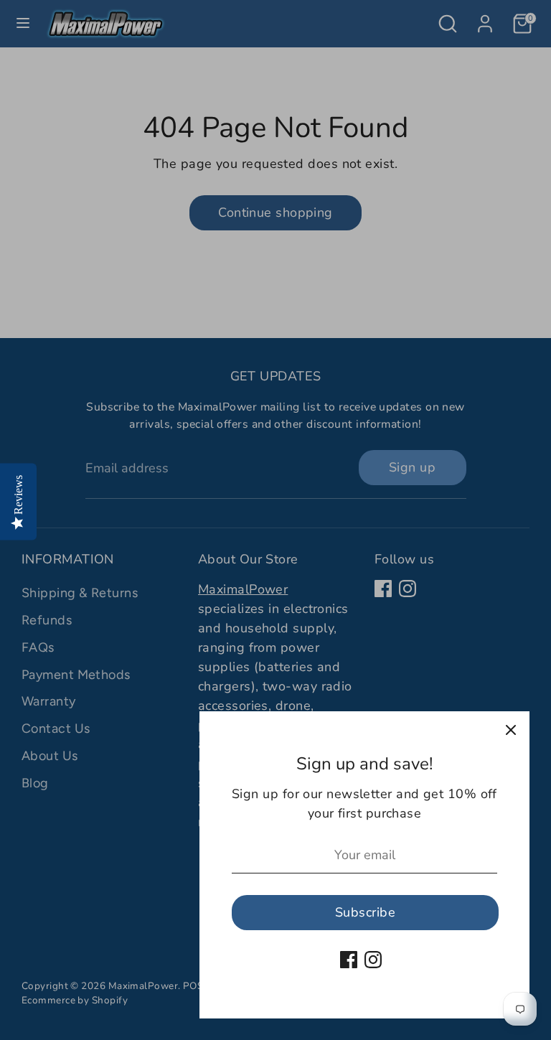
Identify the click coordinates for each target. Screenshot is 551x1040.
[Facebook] (348, 959)
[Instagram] (373, 959)
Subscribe (365, 912)
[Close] (511, 730)
